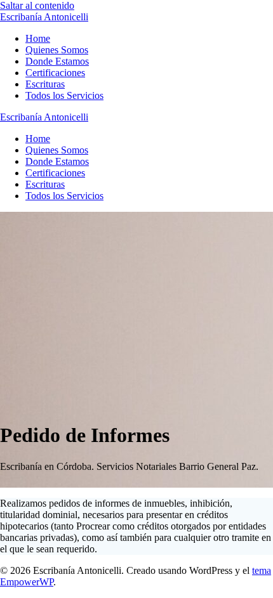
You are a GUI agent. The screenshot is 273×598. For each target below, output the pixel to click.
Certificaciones (55, 72)
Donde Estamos (57, 61)
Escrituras (45, 84)
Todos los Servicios (64, 95)
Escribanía (44, 16)
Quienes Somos (56, 49)
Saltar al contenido (37, 5)
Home (37, 38)
